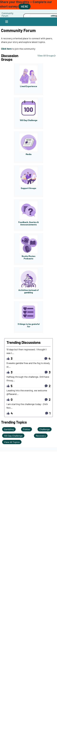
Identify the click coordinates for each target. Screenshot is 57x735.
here (24, 6)
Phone (15, 13)
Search (15, 16)
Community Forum (7, 14)
